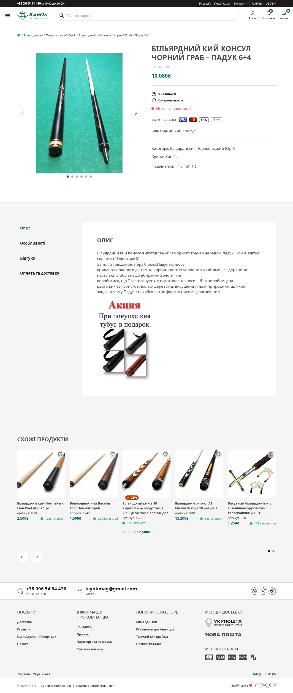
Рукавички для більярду (155, 629)
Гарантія (23, 629)
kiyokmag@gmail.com (111, 588)
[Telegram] (187, 166)
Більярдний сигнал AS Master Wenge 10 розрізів (196, 505)
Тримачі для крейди (152, 637)
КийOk (171, 156)
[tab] (68, 176)
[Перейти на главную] (32, 15)
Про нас (83, 634)
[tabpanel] (179, 309)
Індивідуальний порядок (36, 637)
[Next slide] (135, 113)
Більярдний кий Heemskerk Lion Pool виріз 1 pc (40, 505)
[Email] (194, 166)
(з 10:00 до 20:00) (41, 3)
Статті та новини (90, 649)
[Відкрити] (8, 16)
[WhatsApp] (180, 166)
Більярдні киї (33, 35)
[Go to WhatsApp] (254, 591)
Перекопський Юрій (60, 35)
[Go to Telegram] (263, 591)
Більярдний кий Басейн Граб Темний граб (90, 505)
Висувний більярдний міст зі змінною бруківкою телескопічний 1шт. (250, 508)
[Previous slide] (23, 113)
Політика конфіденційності (95, 686)
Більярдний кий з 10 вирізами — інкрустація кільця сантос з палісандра (145, 508)
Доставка (24, 622)
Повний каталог (148, 644)
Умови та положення (56, 686)
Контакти (240, 3)
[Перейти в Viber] (272, 591)
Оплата (22, 644)
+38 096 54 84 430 (46, 588)
